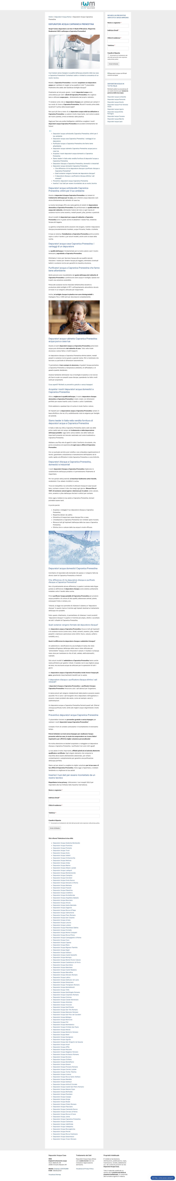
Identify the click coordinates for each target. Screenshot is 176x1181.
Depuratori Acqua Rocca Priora (64, 935)
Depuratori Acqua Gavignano (63, 1037)
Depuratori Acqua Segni (61, 950)
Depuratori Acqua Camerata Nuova (65, 1109)
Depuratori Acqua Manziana (62, 967)
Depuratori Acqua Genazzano (63, 982)
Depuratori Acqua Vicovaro (62, 1005)
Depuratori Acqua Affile (61, 1047)
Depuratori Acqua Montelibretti (64, 987)
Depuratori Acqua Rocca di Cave (64, 1114)
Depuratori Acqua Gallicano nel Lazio (66, 980)
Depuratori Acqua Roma (62, 17)
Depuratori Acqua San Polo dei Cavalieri (67, 1015)
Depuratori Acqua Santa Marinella (64, 905)
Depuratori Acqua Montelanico (63, 1024)
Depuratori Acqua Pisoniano (62, 1094)
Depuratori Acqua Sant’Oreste (63, 1007)
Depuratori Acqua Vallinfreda (63, 1124)
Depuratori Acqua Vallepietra (63, 1126)
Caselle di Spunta (55, 820)
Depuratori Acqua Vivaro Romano (64, 1139)
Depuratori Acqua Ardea (61, 863)
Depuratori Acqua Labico (61, 977)
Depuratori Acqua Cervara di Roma (65, 1112)
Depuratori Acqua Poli (60, 1022)
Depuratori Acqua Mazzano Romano (65, 1012)
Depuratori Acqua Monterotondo (64, 873)
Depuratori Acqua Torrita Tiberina (64, 1072)
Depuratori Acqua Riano (61, 945)
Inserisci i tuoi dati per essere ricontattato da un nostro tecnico (75, 183)
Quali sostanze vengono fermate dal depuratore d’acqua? (75, 173)
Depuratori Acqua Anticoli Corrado (65, 1084)
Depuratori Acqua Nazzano (62, 1049)
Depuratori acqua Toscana (116, 116)
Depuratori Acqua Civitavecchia (64, 858)
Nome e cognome (55, 790)
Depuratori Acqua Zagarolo (62, 908)
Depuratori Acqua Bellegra (62, 1017)
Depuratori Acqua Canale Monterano (65, 1000)
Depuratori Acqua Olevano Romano (65, 975)
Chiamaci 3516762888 (61, 1169)
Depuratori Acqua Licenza (62, 1074)
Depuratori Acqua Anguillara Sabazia (66, 898)
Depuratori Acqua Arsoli (61, 1044)
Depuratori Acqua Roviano (62, 1057)
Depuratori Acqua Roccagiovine (64, 1129)
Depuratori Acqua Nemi (61, 1034)
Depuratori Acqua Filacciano (63, 1107)
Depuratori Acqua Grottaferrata (64, 895)
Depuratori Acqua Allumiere (62, 1002)
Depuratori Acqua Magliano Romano (65, 1052)
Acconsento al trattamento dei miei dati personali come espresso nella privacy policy (75, 823)
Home (51, 17)
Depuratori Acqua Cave (61, 940)
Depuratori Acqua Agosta (62, 1039)
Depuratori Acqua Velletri (61, 855)
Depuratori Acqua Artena (61, 920)
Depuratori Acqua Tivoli (61, 850)
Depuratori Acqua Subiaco (62, 952)
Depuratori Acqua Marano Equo (64, 1089)
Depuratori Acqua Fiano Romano (64, 915)
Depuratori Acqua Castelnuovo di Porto (67, 962)
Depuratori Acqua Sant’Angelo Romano (66, 992)
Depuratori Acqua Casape (62, 1097)
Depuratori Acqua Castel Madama (65, 970)
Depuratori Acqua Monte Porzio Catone (67, 960)
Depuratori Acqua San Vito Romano (65, 1010)
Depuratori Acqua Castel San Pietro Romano (68, 1087)
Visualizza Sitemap (55, 1174)
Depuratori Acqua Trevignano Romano (66, 985)
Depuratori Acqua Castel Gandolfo (65, 955)
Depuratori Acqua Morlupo (62, 957)
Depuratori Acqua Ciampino (62, 875)
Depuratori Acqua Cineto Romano (64, 1104)
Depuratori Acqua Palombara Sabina (65, 927)
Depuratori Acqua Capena (62, 942)
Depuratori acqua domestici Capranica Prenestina (70, 166)
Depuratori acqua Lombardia (117, 97)
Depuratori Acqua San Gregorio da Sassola (68, 1042)
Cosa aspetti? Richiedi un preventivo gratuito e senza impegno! (71, 384)
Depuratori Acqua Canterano (63, 1121)
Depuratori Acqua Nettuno (62, 860)
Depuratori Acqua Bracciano (63, 900)
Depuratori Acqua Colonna (62, 997)
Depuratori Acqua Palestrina (63, 890)
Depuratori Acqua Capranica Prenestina (66, 1119)
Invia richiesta (55, 828)
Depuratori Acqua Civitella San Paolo (66, 1027)
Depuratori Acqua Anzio (61, 853)
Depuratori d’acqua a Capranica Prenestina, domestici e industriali (76, 163)
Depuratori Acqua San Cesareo (64, 918)
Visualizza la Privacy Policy (85, 1169)
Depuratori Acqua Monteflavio (63, 1062)
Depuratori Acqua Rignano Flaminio (65, 947)
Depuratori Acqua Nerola (61, 1030)
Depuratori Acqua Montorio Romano (65, 1032)
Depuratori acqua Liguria (115, 109)
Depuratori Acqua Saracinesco (63, 1136)
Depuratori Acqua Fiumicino (62, 845)
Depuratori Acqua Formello (62, 930)
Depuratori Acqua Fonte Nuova (64, 880)
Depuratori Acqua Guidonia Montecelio (66, 843)
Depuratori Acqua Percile (61, 1131)
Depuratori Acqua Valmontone (63, 913)
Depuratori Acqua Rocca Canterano (65, 1134)
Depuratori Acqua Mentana (62, 885)
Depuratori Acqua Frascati (62, 888)
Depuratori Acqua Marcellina (63, 972)
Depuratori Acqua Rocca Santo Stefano (66, 1077)
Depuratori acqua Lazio (115, 121)
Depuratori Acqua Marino (61, 865)
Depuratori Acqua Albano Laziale (64, 868)
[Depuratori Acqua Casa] (88, 5)
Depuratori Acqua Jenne (61, 1117)
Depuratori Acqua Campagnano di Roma (67, 937)
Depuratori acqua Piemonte (116, 99)
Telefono (52, 813)
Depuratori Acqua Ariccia (61, 903)
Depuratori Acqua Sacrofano (63, 965)
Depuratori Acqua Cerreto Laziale (64, 1069)
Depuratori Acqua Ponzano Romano (65, 1067)
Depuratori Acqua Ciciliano (62, 1059)
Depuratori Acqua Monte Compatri (65, 932)
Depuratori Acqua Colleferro (63, 893)
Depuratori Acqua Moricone (62, 1020)
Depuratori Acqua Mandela (62, 1079)
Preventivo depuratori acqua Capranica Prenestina (70, 181)
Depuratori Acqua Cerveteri (62, 878)
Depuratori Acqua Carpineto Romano (66, 995)
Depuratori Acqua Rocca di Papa (64, 910)
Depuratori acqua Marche (116, 119)
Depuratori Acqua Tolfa (61, 990)
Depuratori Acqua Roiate (61, 1102)
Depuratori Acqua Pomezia (62, 848)
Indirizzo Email (54, 798)
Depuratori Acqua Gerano (62, 1064)
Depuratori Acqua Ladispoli (62, 870)
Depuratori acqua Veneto (116, 102)
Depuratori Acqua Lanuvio (62, 922)
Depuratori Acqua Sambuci (62, 1082)
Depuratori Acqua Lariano (62, 925)
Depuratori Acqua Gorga (61, 1099)
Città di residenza (55, 805)
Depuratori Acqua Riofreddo (63, 1092)
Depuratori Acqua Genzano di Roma (65, 883)
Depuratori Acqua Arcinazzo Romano (66, 1054)
